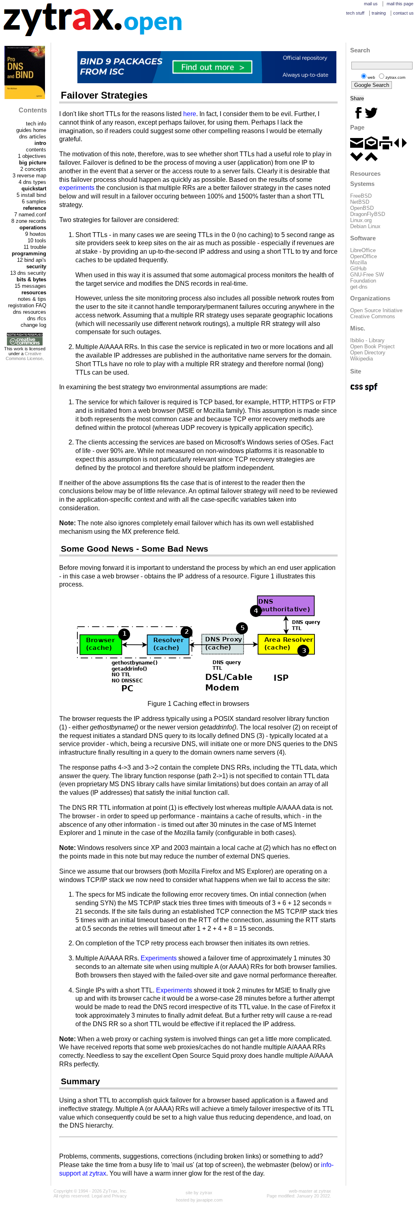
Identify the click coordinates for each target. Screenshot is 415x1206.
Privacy (119, 1195)
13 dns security (28, 273)
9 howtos (35, 234)
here (189, 113)
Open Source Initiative (376, 310)
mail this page (400, 3)
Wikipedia (361, 359)
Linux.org (361, 220)
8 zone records (28, 221)
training (379, 13)
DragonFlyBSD (367, 214)
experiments (76, 187)
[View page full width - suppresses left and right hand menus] (400, 148)
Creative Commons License (24, 356)
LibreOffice (363, 250)
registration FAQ (27, 305)
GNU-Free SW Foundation (367, 278)
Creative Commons (372, 316)
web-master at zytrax (310, 1191)
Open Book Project (372, 346)
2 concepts (33, 169)
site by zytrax (199, 1192)
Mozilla (358, 262)
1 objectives (32, 156)
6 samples (34, 201)
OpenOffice (363, 256)
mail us (371, 3)
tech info (36, 124)
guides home (31, 130)
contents (36, 150)
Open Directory (367, 353)
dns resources (29, 312)
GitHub (358, 268)
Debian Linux (365, 226)
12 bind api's (31, 260)
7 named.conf (30, 214)
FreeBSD (361, 196)
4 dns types (32, 182)
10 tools (37, 240)
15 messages (30, 286)
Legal (97, 1195)
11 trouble (35, 247)
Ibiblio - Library (367, 340)
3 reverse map (29, 176)
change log (33, 325)
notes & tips (32, 299)
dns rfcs (36, 318)
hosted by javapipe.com (199, 1199)
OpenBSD (362, 208)
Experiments (159, 958)
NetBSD (359, 202)
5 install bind (31, 195)
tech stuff (355, 13)
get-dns (359, 287)
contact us (403, 13)
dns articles (32, 137)
